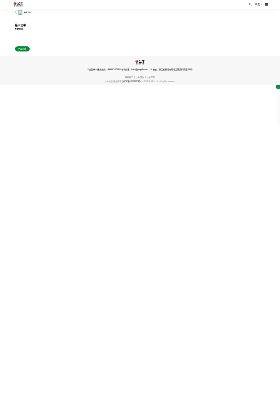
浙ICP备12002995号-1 (132, 81)
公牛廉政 (140, 77)
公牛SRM (150, 77)
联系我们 (129, 77)
